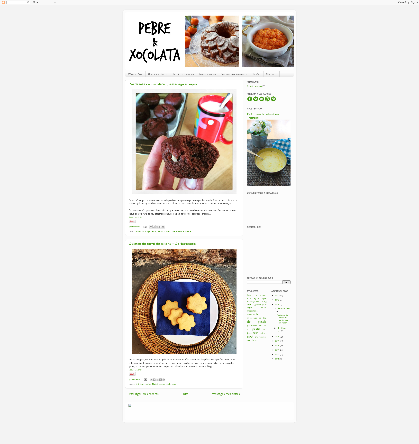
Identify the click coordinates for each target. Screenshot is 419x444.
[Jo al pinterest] (267, 100)
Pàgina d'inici (135, 74)
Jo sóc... (256, 74)
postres (167, 231)
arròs (249, 298)
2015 (277, 341)
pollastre (263, 333)
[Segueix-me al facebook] (249, 100)
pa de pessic (256, 319)
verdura (262, 336)
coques (263, 298)
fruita (250, 304)
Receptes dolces (157, 74)
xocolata (187, 231)
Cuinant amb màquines (234, 74)
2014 (277, 345)
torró (174, 384)
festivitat (139, 384)
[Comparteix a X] (157, 226)
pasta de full (165, 384)
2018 (277, 299)
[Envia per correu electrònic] (151, 226)
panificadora (252, 325)
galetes (148, 384)
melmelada (252, 313)
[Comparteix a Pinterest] (163, 226)
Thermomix (176, 231)
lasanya (263, 308)
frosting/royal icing (256, 301)
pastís (160, 231)
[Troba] (261, 100)
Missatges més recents (143, 394)
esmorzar (140, 231)
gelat (264, 304)
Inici (185, 394)
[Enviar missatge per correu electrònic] (145, 226)
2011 (277, 358)
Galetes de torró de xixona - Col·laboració (162, 243)
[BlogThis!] (154, 226)
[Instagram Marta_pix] (273, 100)
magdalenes (150, 231)
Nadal (155, 384)
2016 (277, 336)
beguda (256, 298)
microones (252, 317)
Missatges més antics (226, 394)
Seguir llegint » (135, 217)
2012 (277, 354)
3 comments (134, 226)
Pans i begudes (207, 74)
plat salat (252, 332)
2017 (277, 304)
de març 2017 (284, 308)
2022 (277, 295)
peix (264, 329)
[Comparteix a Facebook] (160, 226)
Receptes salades (183, 74)
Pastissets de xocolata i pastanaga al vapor (163, 84)
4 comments (134, 379)
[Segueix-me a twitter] (255, 100)
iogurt (249, 307)
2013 (277, 350)
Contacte (271, 74)
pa (260, 317)
